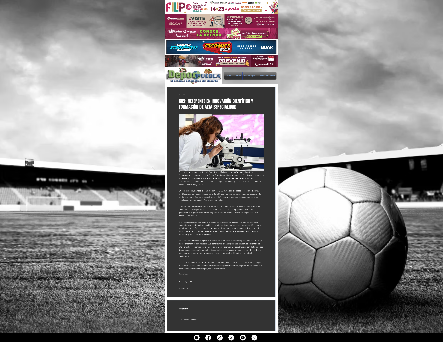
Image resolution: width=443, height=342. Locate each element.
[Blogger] (197, 337)
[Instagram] (254, 337)
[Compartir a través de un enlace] (191, 281)
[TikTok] (220, 337)
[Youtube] (243, 337)
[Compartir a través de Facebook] (180, 281)
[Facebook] (208, 337)
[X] (231, 337)
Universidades (184, 274)
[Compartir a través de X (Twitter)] (185, 281)
